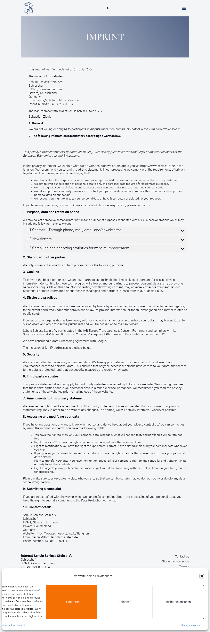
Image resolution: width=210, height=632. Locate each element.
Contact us (182, 556)
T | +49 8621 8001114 (35, 567)
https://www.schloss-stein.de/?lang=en (62, 533)
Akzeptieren (72, 601)
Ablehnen (125, 601)
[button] (202, 576)
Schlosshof (28, 559)
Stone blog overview (175, 561)
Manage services (190, 625)
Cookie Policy (154, 290)
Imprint (21, 625)
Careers (184, 566)
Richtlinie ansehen (178, 601)
